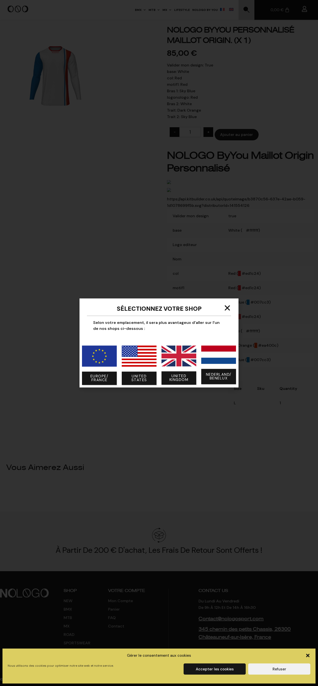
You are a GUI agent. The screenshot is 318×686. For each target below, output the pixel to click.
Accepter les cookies (215, 669)
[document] (159, 343)
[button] (307, 655)
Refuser (279, 669)
